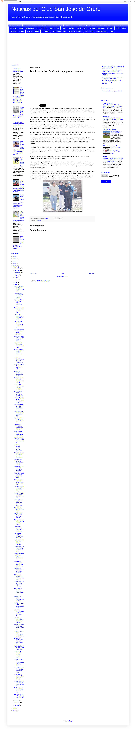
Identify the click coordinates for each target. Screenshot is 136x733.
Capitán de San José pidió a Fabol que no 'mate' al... (18, 515)
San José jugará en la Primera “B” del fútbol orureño (115, 133)
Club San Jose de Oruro (110, 129)
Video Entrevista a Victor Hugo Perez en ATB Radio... (19, 367)
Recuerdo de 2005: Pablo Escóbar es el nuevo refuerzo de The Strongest (113, 67)
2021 (14, 263)
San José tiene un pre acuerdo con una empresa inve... (19, 455)
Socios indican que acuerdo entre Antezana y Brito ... (19, 345)
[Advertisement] (68, 48)
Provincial (21, 31)
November (17, 270)
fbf (37, 28)
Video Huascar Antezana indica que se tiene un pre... (18, 433)
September (18, 272)
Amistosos (18, 25)
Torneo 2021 (45, 31)
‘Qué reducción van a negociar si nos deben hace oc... (18, 295)
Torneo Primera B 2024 (75, 31)
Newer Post (33, 273)
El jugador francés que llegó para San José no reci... (19, 670)
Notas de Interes (121, 28)
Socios (37, 31)
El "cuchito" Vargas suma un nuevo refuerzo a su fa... (18, 641)
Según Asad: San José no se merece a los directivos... (18, 407)
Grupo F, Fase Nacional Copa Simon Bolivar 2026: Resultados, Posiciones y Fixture (112, 106)
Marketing (110, 28)
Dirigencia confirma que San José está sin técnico (18, 373)
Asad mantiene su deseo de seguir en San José (19, 648)
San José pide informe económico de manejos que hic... (18, 324)
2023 (14, 258)
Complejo (79, 25)
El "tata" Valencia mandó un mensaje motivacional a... (18, 352)
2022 (14, 261)
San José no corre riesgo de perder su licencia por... (19, 542)
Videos (111, 31)
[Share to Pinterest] (61, 218)
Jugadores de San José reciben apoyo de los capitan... (19, 584)
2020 (14, 266)
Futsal (63, 28)
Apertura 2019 (35, 25)
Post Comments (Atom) (43, 280)
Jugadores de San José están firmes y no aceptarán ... (19, 468)
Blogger (71, 721)
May (16, 282)
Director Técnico (118, 25)
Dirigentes (13, 28)
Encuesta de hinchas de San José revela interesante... (19, 570)
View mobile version (62, 276)
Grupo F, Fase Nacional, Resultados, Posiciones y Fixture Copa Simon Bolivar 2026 (113, 119)
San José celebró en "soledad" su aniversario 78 (19, 696)
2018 (14, 710)
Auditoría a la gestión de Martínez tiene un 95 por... (18, 535)
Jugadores (101, 28)
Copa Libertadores (90, 25)
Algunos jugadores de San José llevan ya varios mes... (19, 627)
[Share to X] (58, 218)
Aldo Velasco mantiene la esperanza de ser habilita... (18, 564)
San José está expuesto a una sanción (19, 509)
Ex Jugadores (30, 28)
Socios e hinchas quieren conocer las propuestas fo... (19, 440)
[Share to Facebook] (60, 218)
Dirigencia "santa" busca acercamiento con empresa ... (19, 633)
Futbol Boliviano (107, 103)
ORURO (105, 157)
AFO (11, 25)
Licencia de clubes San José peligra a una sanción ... (18, 529)
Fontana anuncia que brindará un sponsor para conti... (19, 413)
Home (62, 273)
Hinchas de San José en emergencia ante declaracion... (18, 502)
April (16, 284)
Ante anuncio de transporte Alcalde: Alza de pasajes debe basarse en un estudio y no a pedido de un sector (113, 160)
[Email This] (54, 218)
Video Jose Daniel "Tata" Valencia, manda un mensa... (19, 338)
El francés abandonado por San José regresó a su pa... (19, 612)
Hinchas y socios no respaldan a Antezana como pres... (19, 495)
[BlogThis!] (56, 218)
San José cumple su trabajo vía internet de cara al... (19, 420)
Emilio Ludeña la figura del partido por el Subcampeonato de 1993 (113, 77)
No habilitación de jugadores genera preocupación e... (19, 556)
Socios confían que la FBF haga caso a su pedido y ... (19, 462)
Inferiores (93, 28)
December (17, 268)
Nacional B (106, 116)
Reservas (29, 31)
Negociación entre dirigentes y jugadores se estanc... (19, 475)
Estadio (21, 28)
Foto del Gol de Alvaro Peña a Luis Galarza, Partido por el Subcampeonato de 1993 (112, 82)
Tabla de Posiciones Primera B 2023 (112, 91)
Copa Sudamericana (104, 25)
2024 (14, 256)
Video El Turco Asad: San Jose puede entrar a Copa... (19, 393)
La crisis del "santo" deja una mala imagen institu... (18, 654)
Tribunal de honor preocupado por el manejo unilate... (19, 522)
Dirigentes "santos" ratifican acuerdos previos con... (18, 447)
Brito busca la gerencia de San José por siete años (18, 427)
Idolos (85, 28)
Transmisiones (89, 31)
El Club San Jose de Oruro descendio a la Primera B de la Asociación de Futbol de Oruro (116, 150)
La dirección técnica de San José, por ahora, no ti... (19, 360)
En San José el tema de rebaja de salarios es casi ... (18, 690)
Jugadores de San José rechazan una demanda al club (19, 683)
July (16, 277)
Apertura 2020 (46, 25)
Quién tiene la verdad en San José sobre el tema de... (18, 677)
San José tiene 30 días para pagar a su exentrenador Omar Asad (18, 124)
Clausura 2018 (58, 25)
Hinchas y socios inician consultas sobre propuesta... (19, 605)
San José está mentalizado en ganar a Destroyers (18, 70)
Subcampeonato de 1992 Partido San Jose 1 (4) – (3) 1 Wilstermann (112, 70)
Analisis (26, 25)
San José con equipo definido (22, 161)
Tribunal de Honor (101, 31)
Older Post (92, 273)
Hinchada (71, 28)
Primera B (13, 31)
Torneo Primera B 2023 (59, 31)
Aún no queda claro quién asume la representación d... (18, 591)
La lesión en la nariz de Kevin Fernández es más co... (18, 620)
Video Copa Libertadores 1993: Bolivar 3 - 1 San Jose (19, 317)
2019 (14, 708)
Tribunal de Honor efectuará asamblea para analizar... (19, 380)
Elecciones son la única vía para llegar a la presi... (19, 310)
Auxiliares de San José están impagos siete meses (19, 482)
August (17, 275)
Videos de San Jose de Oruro (111, 146)
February (17, 702)
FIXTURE (43, 28)
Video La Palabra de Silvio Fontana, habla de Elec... (18, 400)
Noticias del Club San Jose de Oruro (56, 9)
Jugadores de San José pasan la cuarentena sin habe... (19, 549)
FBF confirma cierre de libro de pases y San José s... (19, 577)
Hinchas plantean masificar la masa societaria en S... (19, 289)
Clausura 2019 (69, 25)
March (16, 700)
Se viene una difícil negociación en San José (19, 599)
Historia (79, 28)
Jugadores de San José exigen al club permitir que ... (19, 489)
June (16, 279)
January (17, 705)
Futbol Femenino (54, 28)
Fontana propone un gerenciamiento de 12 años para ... (19, 662)
